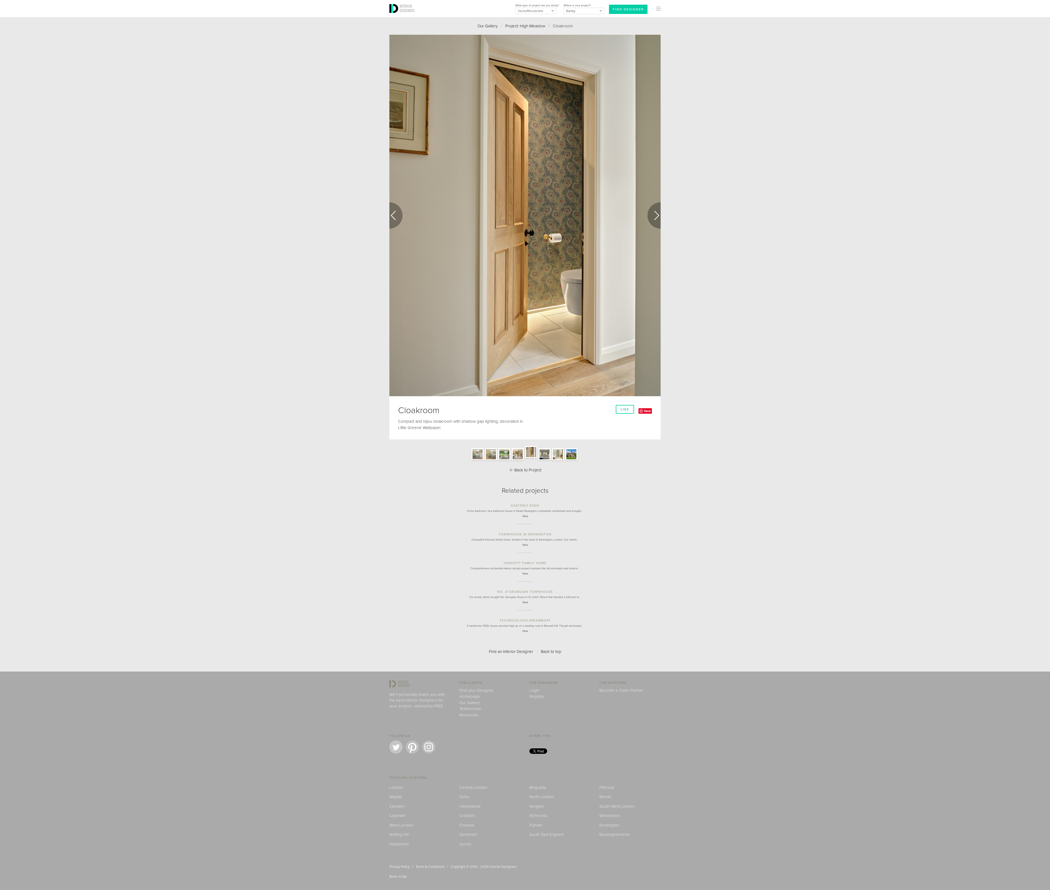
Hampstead (469, 806)
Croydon (467, 815)
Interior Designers (503, 867)
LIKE (625, 409)
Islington (536, 806)
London (396, 787)
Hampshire (399, 844)
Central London (473, 787)
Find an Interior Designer (511, 651)
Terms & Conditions (430, 867)
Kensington (609, 825)
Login (534, 690)
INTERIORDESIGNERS (407, 8)
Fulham (535, 825)
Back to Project (527, 470)
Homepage (469, 696)
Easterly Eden (525, 505)
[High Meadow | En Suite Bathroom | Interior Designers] (558, 460)
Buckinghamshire (614, 834)
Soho (464, 796)
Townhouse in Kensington (525, 534)
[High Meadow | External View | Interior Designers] (571, 460)
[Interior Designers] (394, 15)
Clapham (397, 815)
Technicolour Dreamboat (525, 620)
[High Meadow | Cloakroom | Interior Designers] (531, 458)
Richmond (538, 815)
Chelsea (466, 825)
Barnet (605, 796)
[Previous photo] (395, 215)
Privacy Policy (399, 867)
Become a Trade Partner (621, 690)
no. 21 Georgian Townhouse (525, 592)
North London (541, 796)
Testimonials (470, 708)
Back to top (551, 651)
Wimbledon (609, 815)
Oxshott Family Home (525, 563)
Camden (397, 806)
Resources (469, 715)
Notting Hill (399, 834)
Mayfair (395, 796)
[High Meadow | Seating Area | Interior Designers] (504, 460)
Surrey (465, 844)
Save (647, 411)
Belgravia (537, 787)
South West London (617, 806)
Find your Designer (476, 690)
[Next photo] (654, 215)
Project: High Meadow (525, 26)
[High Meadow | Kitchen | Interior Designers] (477, 460)
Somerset (468, 834)
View (525, 516)
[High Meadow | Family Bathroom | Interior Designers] (544, 460)
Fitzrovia (606, 787)
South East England (546, 834)
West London (401, 825)
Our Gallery (487, 26)
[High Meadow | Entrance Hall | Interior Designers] (518, 460)
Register (536, 696)
